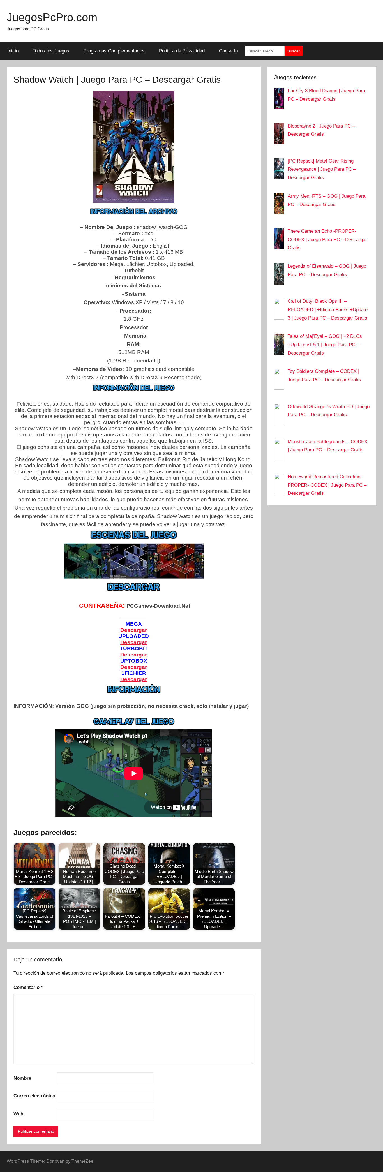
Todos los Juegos (51, 51)
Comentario (28, 987)
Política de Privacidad (182, 51)
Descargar (133, 630)
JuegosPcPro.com (52, 17)
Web (18, 1113)
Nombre (22, 1078)
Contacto (228, 51)
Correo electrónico (34, 1096)
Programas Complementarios (114, 51)
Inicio (13, 51)
